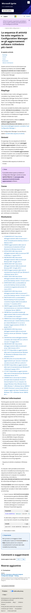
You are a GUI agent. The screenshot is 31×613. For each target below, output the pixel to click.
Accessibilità (18, 608)
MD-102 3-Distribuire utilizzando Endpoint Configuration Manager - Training (12, 575)
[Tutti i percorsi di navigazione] (2, 28)
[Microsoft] (15, 16)
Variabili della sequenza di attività (14, 133)
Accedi (28, 16)
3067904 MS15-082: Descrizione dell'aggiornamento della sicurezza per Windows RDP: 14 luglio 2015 (15, 260)
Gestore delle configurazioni (12, 28)
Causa (3, 59)
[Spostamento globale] (1, 16)
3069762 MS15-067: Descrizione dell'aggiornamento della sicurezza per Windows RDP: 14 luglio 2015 (15, 266)
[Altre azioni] (28, 28)
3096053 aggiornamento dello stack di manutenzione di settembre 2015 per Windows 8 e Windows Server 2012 (15, 247)
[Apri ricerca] (24, 16)
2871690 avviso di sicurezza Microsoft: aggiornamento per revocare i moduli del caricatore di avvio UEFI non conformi (16, 361)
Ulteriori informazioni (7, 63)
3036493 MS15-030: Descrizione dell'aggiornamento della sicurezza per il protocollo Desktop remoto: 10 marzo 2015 (16, 293)
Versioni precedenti (6, 602)
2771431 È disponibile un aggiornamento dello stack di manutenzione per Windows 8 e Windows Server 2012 (16, 373)
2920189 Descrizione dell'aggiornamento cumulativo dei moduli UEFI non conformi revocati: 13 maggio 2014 (16, 340)
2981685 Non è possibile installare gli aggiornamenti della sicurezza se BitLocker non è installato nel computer (16, 314)
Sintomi (4, 57)
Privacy (3, 604)
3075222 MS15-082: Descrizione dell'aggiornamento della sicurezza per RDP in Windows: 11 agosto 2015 (16, 253)
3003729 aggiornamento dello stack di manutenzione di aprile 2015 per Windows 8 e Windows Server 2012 (16, 272)
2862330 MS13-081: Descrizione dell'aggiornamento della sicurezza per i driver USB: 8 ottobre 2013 (15, 346)
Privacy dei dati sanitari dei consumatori (11, 606)
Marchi (3, 611)
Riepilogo (4, 55)
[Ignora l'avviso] (28, 2)
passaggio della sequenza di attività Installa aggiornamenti (13, 179)
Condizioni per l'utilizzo (7, 608)
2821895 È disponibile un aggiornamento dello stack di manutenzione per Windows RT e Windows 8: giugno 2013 (17, 367)
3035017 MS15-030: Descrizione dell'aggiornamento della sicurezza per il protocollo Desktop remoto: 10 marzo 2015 (16, 279)
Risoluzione (5, 61)
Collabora (20, 602)
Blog (14, 602)
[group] (17, 513)
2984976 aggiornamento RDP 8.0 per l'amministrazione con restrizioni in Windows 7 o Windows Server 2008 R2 (17, 308)
